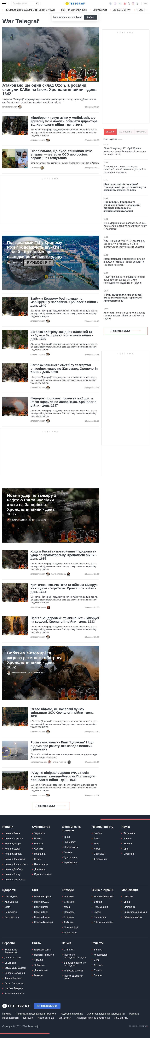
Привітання (70, 932)
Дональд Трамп (13, 957)
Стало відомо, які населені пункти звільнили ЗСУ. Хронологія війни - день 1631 (62, 712)
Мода (67, 907)
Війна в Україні (102, 890)
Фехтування (100, 859)
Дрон (126, 848)
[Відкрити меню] (4, 3)
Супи (96, 960)
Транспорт (69, 842)
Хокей (97, 848)
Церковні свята (42, 949)
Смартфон (129, 854)
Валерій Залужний (15, 973)
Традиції (38, 960)
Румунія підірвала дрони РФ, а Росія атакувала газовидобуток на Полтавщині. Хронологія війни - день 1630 (63, 776)
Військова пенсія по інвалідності (75, 964)
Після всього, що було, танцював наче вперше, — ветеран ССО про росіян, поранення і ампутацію (61, 154)
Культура (69, 917)
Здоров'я (9, 890)
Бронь (127, 902)
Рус (146, 3)
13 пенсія (69, 949)
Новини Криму (12, 874)
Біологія (128, 843)
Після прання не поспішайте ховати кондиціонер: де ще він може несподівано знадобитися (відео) (124, 279)
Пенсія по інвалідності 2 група (75, 956)
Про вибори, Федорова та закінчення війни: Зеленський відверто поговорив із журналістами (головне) (122, 206)
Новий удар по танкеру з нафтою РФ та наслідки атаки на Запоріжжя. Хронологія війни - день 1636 (31, 504)
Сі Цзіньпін (11, 963)
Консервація (101, 955)
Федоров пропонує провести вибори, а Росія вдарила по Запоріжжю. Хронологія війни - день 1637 (63, 402)
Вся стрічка (110, 139)
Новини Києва (12, 833)
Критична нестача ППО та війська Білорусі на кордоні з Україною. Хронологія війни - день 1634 (64, 588)
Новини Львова (13, 854)
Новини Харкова (14, 838)
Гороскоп (69, 896)
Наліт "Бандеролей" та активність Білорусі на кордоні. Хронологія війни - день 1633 (64, 619)
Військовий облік (133, 917)
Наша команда (46, 1018)
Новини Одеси (12, 848)
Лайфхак (69, 922)
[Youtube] (124, 3)
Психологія (11, 912)
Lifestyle (68, 890)
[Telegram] (120, 3)
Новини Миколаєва (15, 879)
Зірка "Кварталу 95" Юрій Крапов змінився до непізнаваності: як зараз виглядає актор (125, 151)
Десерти (98, 965)
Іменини (38, 975)
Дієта (7, 907)
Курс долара (70, 857)
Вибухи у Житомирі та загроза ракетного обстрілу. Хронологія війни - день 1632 (34, 660)
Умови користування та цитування (106, 1013)
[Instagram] (133, 3)
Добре (90, 17)
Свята (36, 943)
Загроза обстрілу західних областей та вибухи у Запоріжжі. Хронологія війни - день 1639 (61, 335)
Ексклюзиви (100, 10)
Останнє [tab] (110, 132)
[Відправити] (37, 3)
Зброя (97, 912)
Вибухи (98, 902)
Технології (129, 833)
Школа (37, 859)
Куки (78, 17)
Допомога (39, 869)
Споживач (69, 902)
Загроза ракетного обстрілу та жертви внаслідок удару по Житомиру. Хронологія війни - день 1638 (64, 368)
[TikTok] (137, 3)
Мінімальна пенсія (74, 970)
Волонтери (100, 917)
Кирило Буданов (13, 978)
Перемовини (101, 907)
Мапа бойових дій (103, 896)
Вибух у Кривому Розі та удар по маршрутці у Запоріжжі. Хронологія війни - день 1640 (64, 302)
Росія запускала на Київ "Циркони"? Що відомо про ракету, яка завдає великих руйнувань (61, 746)
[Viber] (115, 3)
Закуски (98, 975)
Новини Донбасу (14, 869)
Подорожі (69, 912)
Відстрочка (129, 907)
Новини (7, 826)
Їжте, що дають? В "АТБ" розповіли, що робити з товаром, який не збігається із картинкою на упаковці (124, 244)
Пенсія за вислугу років (73, 977)
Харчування (11, 902)
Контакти (28, 1018)
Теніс (97, 843)
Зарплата (39, 833)
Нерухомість (71, 847)
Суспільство (41, 826)
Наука (125, 826)
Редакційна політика (71, 1013)
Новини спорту (102, 826)
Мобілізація (130, 890)
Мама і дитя (11, 896)
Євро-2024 (100, 854)
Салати (98, 970)
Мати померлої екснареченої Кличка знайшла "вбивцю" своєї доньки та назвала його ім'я (124, 261)
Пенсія (66, 943)
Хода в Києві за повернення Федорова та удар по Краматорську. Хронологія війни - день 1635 (63, 555)
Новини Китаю (42, 917)
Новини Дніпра (13, 843)
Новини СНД (41, 912)
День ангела (41, 970)
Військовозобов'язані (135, 912)
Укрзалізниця (71, 862)
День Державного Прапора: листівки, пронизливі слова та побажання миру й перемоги (125, 226)
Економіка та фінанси (71, 828)
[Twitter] (129, 3)
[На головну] (75, 3)
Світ (35, 890)
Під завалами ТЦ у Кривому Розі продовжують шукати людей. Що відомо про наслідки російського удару (34, 249)
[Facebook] (111, 3)
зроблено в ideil (138, 1026)
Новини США (41, 902)
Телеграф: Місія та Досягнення (93, 1018)
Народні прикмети (44, 955)
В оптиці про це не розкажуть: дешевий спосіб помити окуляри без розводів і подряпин (125, 169)
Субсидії (39, 848)
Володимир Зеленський (11, 951)
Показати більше (45, 806)
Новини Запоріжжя (15, 859)
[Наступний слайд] (147, 10)
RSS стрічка (121, 1018)
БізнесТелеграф (122, 10)
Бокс (96, 838)
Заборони (39, 965)
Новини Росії (41, 907)
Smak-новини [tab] (125, 132)
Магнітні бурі (71, 927)
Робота (38, 838)
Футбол (98, 833)
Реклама (134, 1013)
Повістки (128, 896)
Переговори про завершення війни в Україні (30, 10)
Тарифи (68, 852)
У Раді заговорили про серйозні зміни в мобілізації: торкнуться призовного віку (123, 297)
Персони (8, 943)
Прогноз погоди (42, 874)
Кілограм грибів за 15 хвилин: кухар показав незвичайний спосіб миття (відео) (124, 315)
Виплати (39, 843)
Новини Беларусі (43, 922)
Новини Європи (43, 896)
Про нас (6, 1013)
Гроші (67, 837)
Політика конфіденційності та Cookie (36, 1013)
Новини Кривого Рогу (16, 864)
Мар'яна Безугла (14, 988)
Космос (128, 838)
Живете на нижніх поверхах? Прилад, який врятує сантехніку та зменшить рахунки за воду (125, 187)
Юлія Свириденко (14, 993)
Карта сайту (64, 1018)
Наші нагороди (10, 1018)
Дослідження (12, 917)
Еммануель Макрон (15, 968)
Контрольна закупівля (74, 10)
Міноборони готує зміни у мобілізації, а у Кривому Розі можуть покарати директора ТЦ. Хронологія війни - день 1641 (63, 121)
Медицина (39, 854)
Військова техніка (103, 922)
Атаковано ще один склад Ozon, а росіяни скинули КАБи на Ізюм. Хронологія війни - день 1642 (49, 89)
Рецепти (98, 943)
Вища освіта (41, 864)
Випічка (98, 949)
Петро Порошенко (14, 983)
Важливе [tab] (141, 132)
